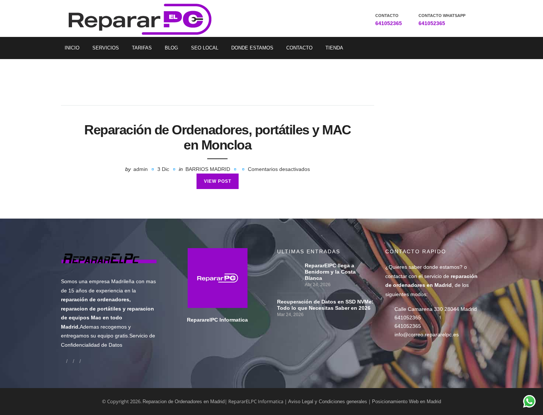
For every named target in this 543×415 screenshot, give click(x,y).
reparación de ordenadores (95, 299)
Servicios (105, 48)
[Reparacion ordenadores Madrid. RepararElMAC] (143, 18)
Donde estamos (252, 48)
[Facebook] (63, 361)
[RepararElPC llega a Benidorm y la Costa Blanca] (289, 265)
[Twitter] (76, 361)
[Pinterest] (83, 361)
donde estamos (441, 267)
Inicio (72, 48)
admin (140, 169)
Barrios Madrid (207, 169)
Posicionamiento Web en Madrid (406, 401)
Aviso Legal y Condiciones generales (327, 401)
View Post (217, 181)
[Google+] (70, 361)
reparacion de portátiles (91, 309)
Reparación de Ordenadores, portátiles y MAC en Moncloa (217, 137)
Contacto (299, 48)
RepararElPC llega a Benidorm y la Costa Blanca (330, 272)
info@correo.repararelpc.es (427, 334)
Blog (171, 48)
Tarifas (142, 48)
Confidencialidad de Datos (91, 345)
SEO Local (204, 48)
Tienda (334, 48)
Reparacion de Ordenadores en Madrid (184, 401)
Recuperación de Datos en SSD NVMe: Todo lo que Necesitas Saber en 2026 (325, 305)
